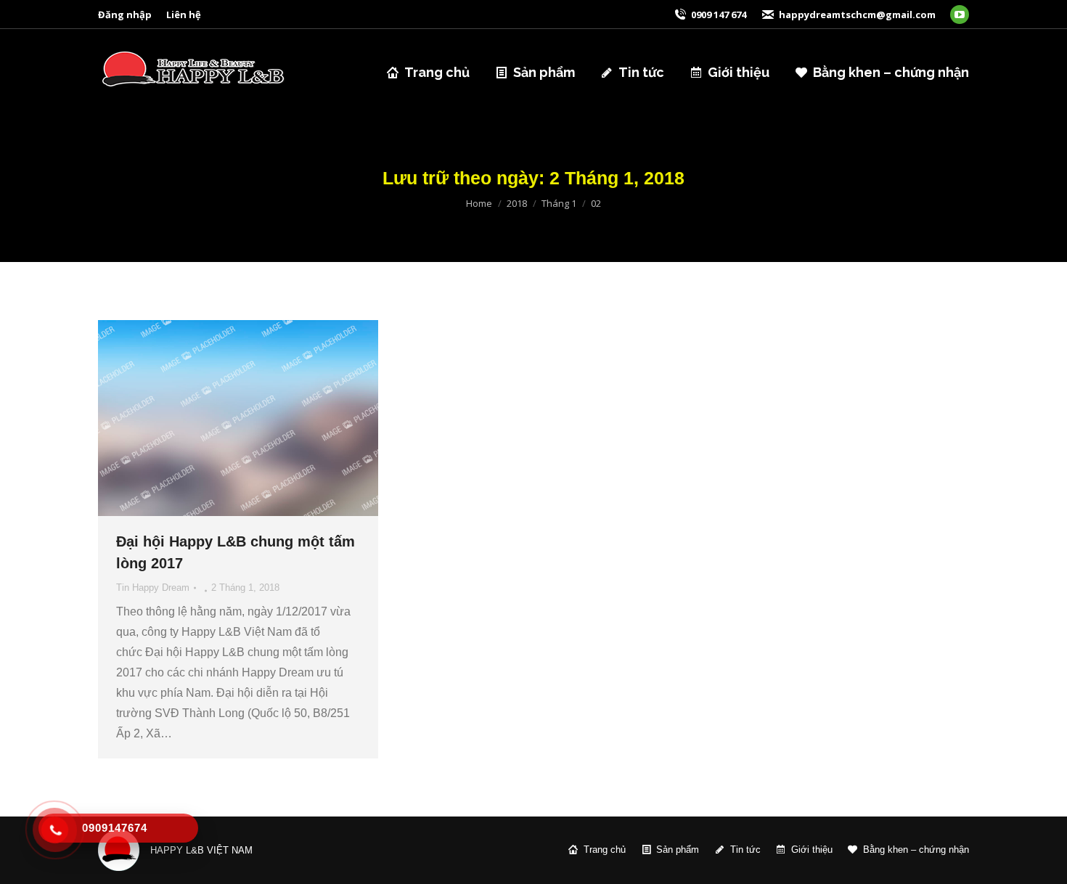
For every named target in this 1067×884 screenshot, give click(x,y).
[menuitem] (125, 15)
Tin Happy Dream (152, 587)
